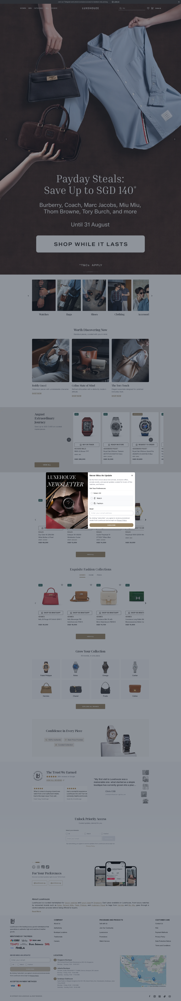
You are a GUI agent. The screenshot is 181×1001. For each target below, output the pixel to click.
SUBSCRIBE (111, 525)
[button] (122, 520)
